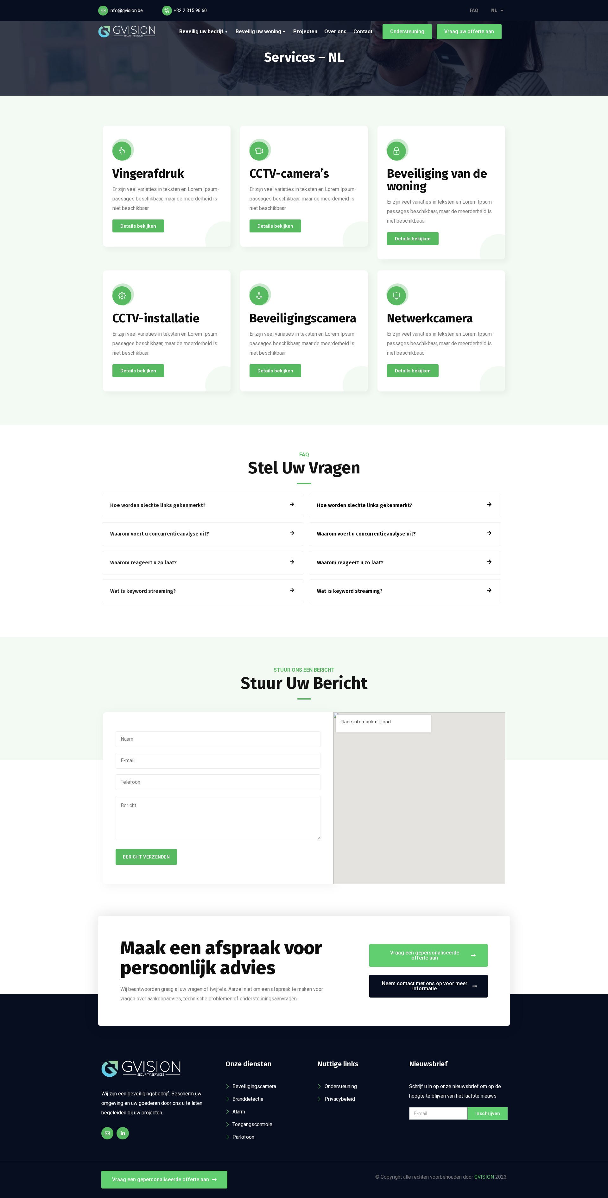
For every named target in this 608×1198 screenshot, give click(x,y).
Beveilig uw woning (258, 32)
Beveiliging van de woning (437, 179)
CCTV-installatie (156, 318)
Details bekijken (138, 226)
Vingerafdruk (148, 173)
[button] (203, 505)
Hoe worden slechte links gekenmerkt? (158, 505)
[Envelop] (107, 1133)
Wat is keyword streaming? (143, 591)
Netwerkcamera (430, 318)
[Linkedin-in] (123, 1133)
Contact (362, 32)
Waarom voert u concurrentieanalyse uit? (159, 534)
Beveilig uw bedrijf (201, 32)
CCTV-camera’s (289, 173)
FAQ (474, 10)
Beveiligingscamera (303, 318)
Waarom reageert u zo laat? (143, 563)
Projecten (305, 32)
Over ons (335, 32)
